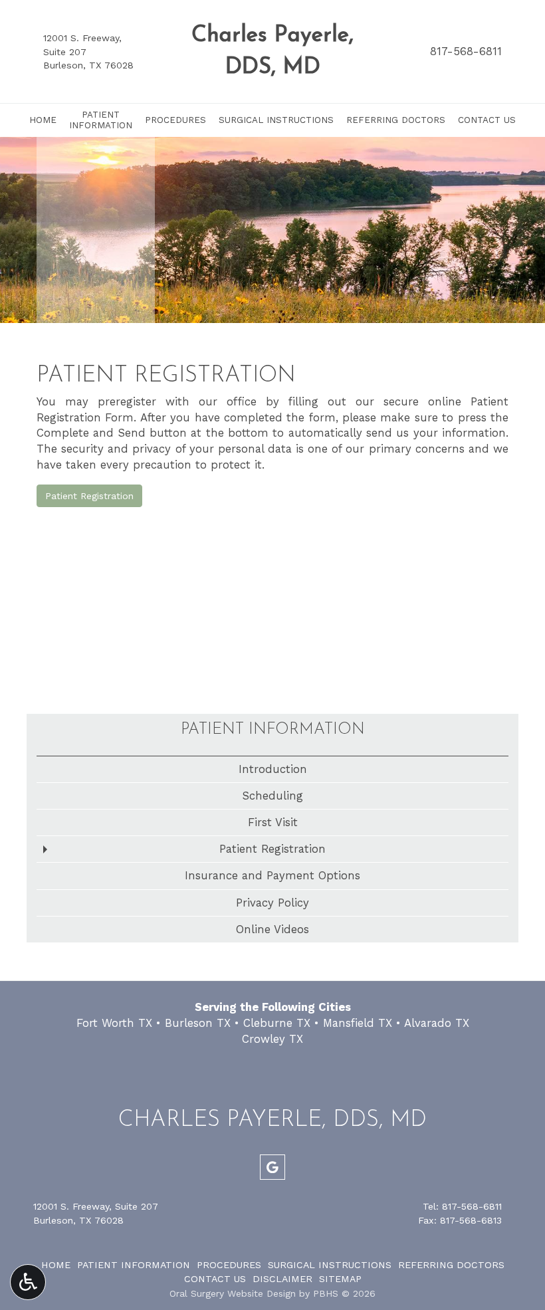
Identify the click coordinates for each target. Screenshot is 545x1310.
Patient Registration (89, 496)
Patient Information (273, 730)
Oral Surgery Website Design (232, 1293)
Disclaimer (282, 1278)
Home (42, 120)
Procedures (175, 120)
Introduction (273, 769)
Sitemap (340, 1278)
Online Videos (272, 929)
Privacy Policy (272, 902)
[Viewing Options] (28, 1282)
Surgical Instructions (276, 120)
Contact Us (487, 120)
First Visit (273, 822)
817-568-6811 (466, 51)
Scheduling (273, 795)
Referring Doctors (395, 120)
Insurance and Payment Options (272, 875)
